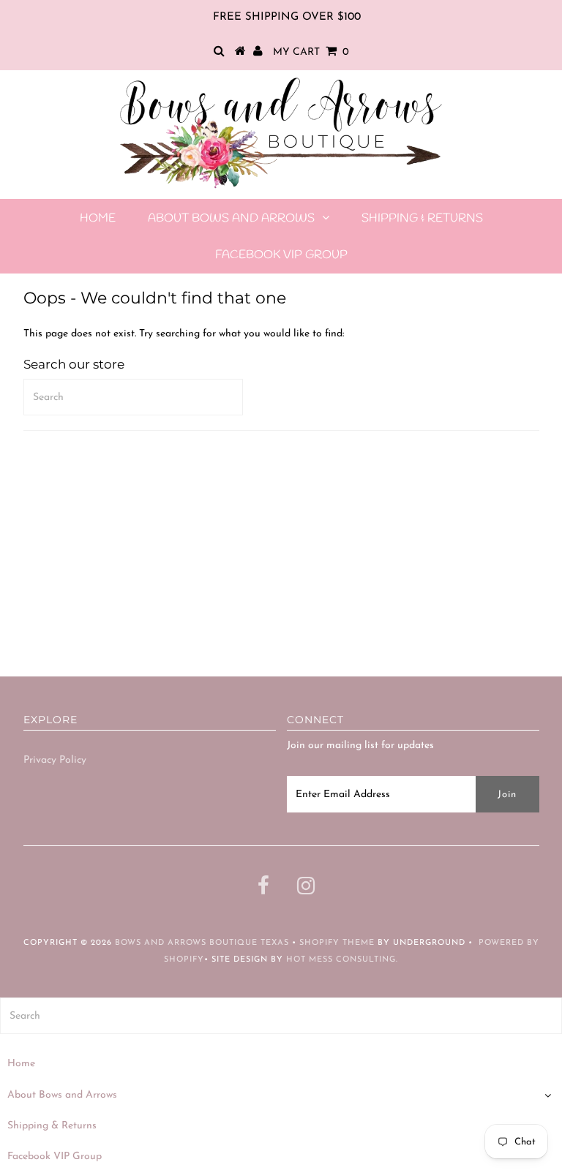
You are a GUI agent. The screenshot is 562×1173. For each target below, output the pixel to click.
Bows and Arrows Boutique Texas (202, 943)
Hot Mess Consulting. (342, 960)
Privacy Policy (54, 760)
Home (98, 218)
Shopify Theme (337, 943)
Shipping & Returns (422, 218)
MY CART (311, 52)
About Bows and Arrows (231, 218)
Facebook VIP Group (281, 255)
